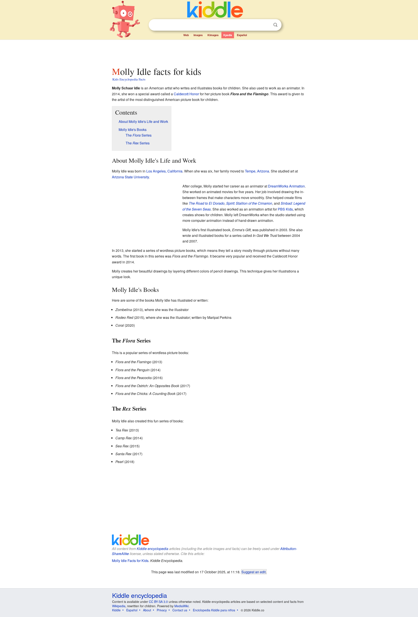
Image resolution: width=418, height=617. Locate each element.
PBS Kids (285, 209)
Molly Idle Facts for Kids (130, 560)
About (147, 610)
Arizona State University (130, 176)
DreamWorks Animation (286, 186)
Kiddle (116, 610)
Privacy (162, 610)
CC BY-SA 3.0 (158, 601)
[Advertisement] (209, 52)
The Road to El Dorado (206, 203)
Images (198, 35)
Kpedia (227, 35)
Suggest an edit (253, 571)
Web (186, 35)
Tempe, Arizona (257, 171)
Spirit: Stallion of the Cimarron (249, 203)
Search (275, 25)
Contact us (179, 610)
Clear (266, 25)
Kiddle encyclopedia (152, 548)
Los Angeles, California (164, 171)
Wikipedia (118, 606)
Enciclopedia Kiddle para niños (214, 610)
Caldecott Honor (186, 93)
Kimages (213, 35)
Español (242, 35)
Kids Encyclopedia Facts (128, 79)
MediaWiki (181, 606)
